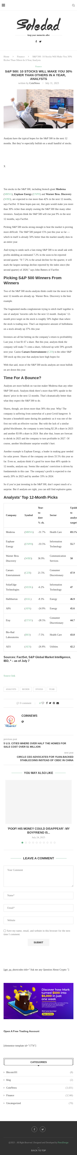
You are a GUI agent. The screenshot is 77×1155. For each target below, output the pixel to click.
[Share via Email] (57, 703)
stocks (39, 689)
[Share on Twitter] (50, 703)
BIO (27, 634)
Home (6, 56)
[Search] (73, 5)
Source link (9, 675)
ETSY (28, 620)
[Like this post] (43, 703)
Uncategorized (39, 1103)
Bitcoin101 (39, 1072)
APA (27, 608)
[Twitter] (40, 41)
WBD (7, 199)
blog (39, 1080)
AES (27, 646)
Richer (25, 689)
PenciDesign (63, 1142)
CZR (50, 352)
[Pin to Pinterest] (54, 703)
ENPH (36, 194)
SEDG (28, 587)
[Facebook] (36, 41)
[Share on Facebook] (47, 703)
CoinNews (34, 83)
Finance (21, 56)
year (51, 689)
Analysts (11, 689)
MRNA (8, 194)
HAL (28, 599)
